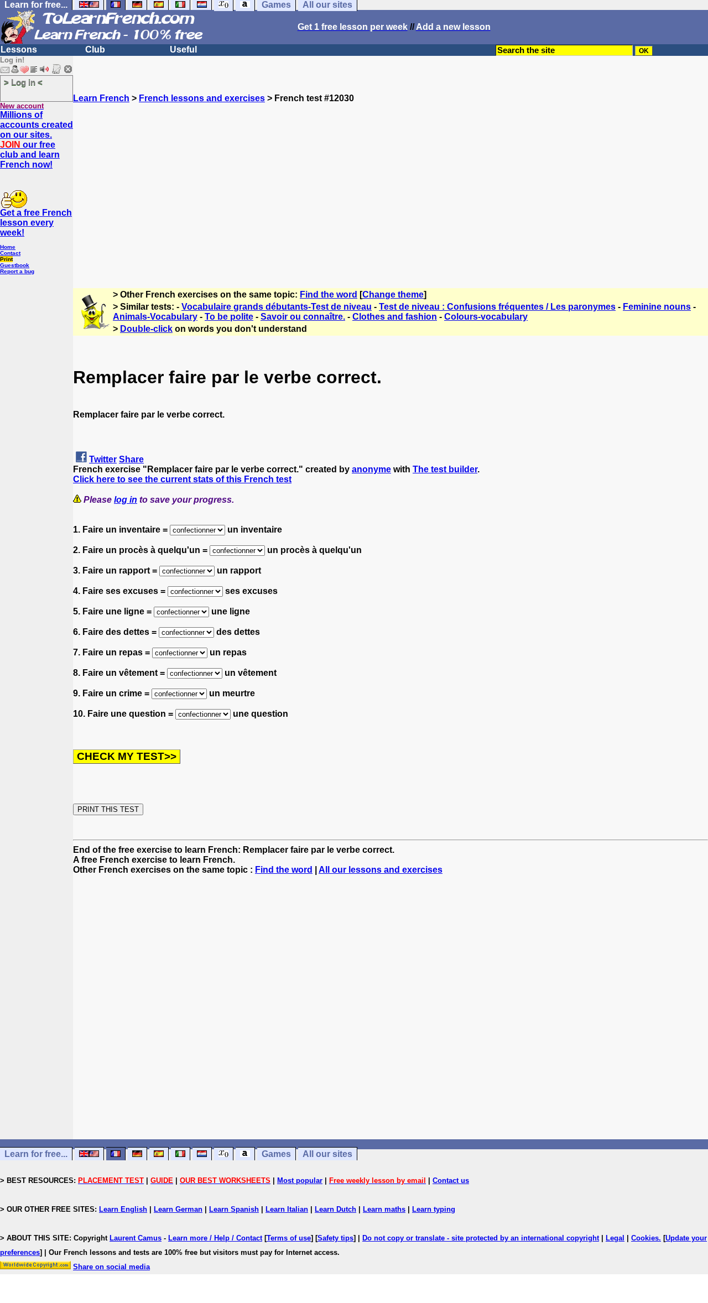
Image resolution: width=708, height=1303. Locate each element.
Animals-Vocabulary (155, 316)
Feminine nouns (657, 306)
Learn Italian (287, 1209)
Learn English (123, 1209)
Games (276, 1154)
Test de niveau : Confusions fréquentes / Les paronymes (497, 306)
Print (6, 259)
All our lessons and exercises (380, 869)
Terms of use (289, 1238)
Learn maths (384, 1209)
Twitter (103, 459)
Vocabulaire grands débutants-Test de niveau (276, 306)
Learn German (178, 1209)
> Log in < (23, 82)
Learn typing (433, 1209)
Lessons (19, 49)
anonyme (371, 469)
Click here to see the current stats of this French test (182, 479)
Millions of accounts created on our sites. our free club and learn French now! (36, 139)
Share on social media (111, 1267)
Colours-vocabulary (486, 316)
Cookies (645, 1238)
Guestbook (14, 265)
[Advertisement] (390, 180)
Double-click (146, 328)
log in (125, 499)
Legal (615, 1238)
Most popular (299, 1180)
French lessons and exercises (202, 98)
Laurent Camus (136, 1238)
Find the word (328, 294)
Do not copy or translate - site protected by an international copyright (480, 1238)
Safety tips (335, 1238)
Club (95, 49)
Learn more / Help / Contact (215, 1238)
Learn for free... (35, 1154)
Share (131, 459)
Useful (183, 49)
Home (7, 247)
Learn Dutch (335, 1209)
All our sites (327, 1154)
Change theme (393, 294)
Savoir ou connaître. (303, 316)
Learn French (101, 98)
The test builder (445, 469)
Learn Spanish (234, 1209)
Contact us (451, 1180)
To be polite (229, 316)
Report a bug (17, 271)
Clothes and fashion (394, 316)
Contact (10, 253)
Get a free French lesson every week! (36, 222)
